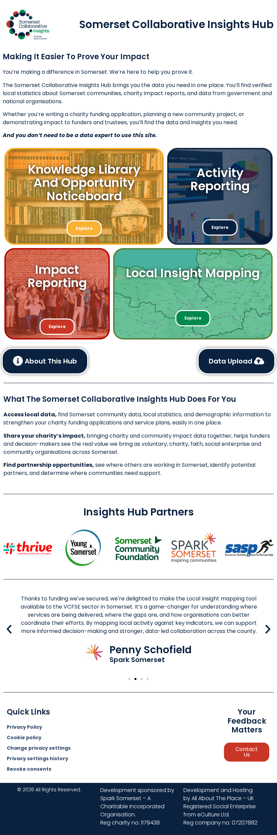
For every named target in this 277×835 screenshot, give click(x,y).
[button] (9, 629)
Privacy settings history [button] (37, 758)
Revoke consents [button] (29, 769)
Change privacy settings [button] (39, 748)
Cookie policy (24, 737)
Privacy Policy (24, 727)
